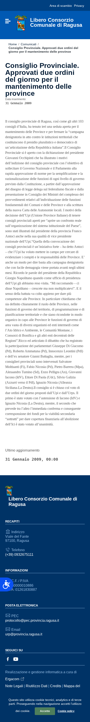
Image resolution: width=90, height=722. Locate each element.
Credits (55, 686)
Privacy (79, 5)
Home (13, 44)
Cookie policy (66, 711)
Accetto (45, 711)
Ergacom (12, 679)
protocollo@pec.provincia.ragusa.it (32, 620)
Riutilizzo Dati (36, 686)
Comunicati (28, 44)
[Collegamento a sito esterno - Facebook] (7, 659)
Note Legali (14, 686)
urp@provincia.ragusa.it (23, 634)
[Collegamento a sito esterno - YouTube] (15, 659)
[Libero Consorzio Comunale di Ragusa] (21, 23)
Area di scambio (61, 5)
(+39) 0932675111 (19, 554)
